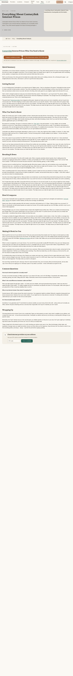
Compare (26, 2)
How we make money (61, 60)
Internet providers (15, 100)
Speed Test (32, 2)
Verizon (7, 200)
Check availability (27, 341)
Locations (19, 2)
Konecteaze (5, 2)
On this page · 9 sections (10, 46)
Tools (37, 2)
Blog (42, 2)
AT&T (3, 200)
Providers (12, 2)
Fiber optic (36, 123)
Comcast (65, 198)
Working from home (25, 238)
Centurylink (7, 51)
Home (8, 38)
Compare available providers (12, 57)
